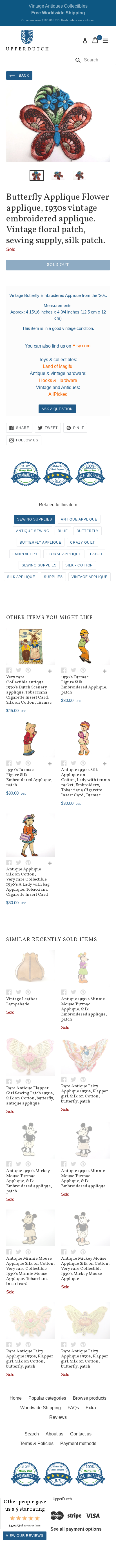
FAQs (73, 1407)
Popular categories (47, 1398)
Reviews (58, 1417)
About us (54, 1433)
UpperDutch (62, 1499)
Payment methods (78, 1443)
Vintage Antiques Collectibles (58, 13)
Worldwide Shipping (40, 1407)
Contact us (81, 1433)
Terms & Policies (36, 1443)
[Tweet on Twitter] (20, 670)
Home (16, 1398)
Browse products (89, 1398)
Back (23, 75)
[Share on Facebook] (11, 670)
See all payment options (76, 1529)
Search (31, 1433)
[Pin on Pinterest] (29, 670)
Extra (91, 1407)
